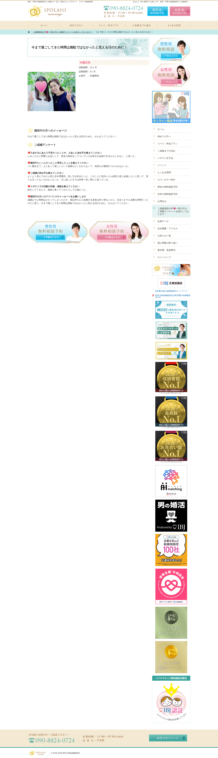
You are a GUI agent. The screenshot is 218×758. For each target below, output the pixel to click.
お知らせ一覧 (164, 235)
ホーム (161, 129)
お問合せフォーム (168, 738)
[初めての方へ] (76, 25)
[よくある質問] (174, 25)
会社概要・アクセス (168, 228)
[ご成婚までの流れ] (141, 25)
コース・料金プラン (168, 143)
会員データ (163, 221)
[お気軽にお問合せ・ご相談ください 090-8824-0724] (123, 11)
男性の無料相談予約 (168, 187)
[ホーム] (44, 25)
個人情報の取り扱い (168, 243)
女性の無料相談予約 (168, 194)
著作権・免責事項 (166, 250)
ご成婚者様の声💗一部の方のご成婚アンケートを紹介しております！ (173, 211)
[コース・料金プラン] (109, 25)
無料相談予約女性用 (180, 11)
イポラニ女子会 (165, 158)
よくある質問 (164, 172)
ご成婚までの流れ (166, 151)
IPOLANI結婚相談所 (71, 753)
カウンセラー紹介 (166, 179)
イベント (162, 165)
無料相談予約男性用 (157, 11)
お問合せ (162, 201)
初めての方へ (164, 136)
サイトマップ (164, 257)
